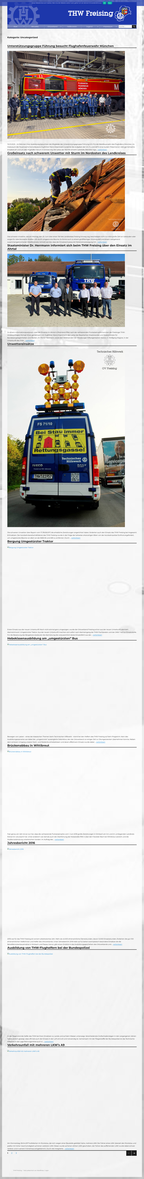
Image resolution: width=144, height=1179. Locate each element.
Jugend (89, 27)
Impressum (107, 27)
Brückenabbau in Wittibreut (28, 745)
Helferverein (72, 27)
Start (15, 27)
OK (105, 3)
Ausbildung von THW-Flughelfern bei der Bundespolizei (48, 947)
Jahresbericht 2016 (21, 843)
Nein (109, 3)
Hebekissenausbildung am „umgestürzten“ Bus (42, 638)
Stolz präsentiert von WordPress (34, 1170)
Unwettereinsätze (20, 344)
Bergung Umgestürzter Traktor (30, 541)
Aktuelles (35, 27)
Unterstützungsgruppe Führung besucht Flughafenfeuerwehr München (60, 46)
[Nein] (142, 3)
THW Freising (17, 1170)
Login (47, 1170)
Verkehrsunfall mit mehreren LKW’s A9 (36, 1045)
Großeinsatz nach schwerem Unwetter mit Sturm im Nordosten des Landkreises (66, 153)
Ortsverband (52, 27)
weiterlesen (102, 150)
